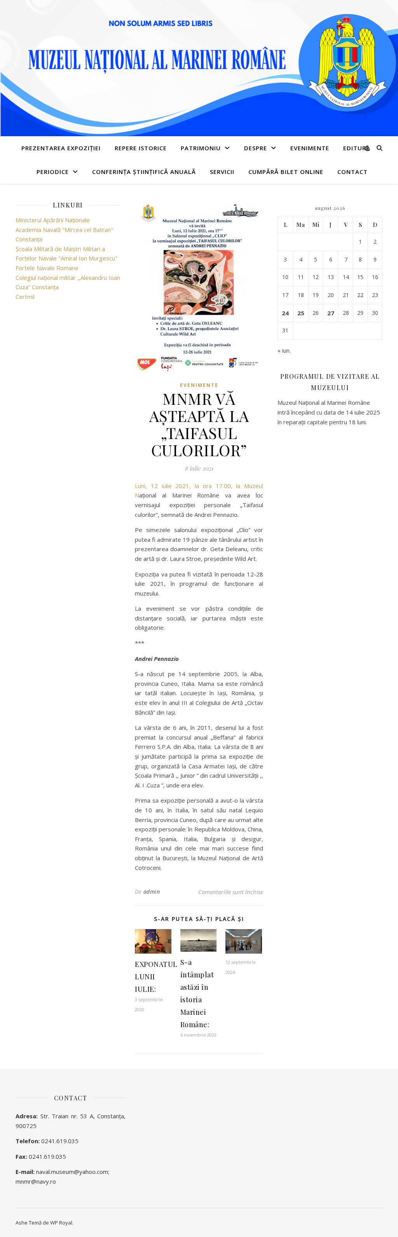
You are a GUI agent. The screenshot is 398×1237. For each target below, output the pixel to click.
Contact (352, 172)
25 (300, 313)
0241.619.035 (60, 1141)
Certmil (25, 296)
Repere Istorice (141, 148)
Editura (356, 148)
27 (330, 313)
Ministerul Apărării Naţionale (53, 220)
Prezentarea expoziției (61, 148)
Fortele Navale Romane (47, 268)
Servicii (222, 172)
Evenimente (309, 148)
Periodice (53, 172)
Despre (255, 148)
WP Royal (61, 1222)
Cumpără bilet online (285, 172)
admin (151, 891)
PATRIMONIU (201, 148)
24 (285, 313)
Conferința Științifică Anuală (144, 172)
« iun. (284, 350)
